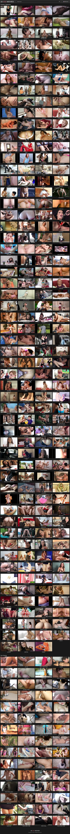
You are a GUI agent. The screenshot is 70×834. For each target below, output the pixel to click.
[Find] (59, 2)
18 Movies (7, 2)
